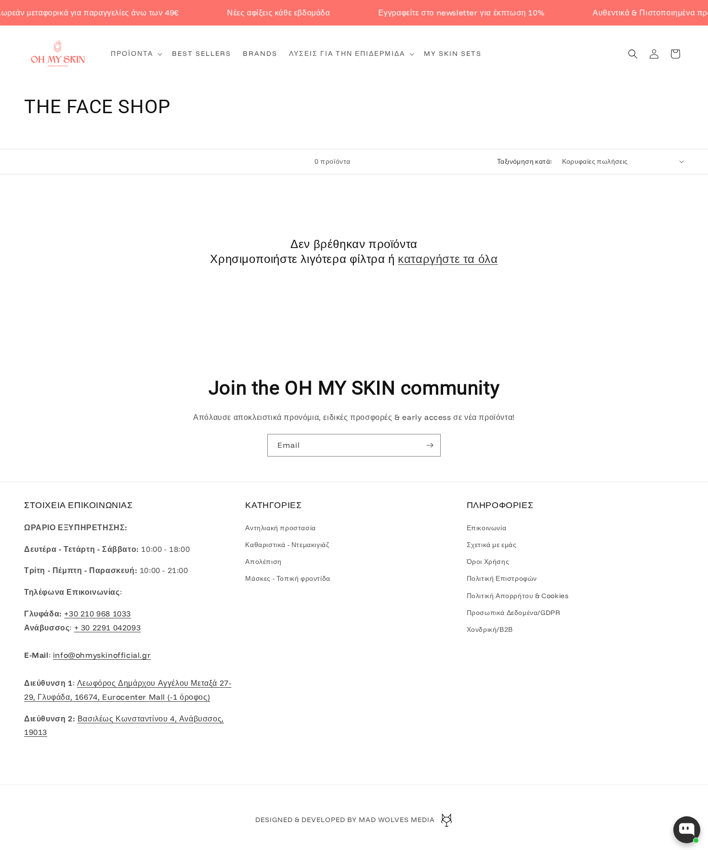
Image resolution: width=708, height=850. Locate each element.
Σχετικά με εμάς (492, 544)
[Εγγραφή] (429, 445)
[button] (135, 53)
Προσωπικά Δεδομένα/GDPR (514, 612)
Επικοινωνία (487, 527)
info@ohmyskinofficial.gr (102, 655)
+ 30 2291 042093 (107, 627)
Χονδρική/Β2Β (490, 629)
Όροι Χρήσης (488, 561)
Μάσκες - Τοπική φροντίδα (287, 578)
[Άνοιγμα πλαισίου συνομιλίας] (686, 829)
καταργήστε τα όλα (448, 259)
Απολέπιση (263, 561)
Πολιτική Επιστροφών (502, 578)
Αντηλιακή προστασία (280, 527)
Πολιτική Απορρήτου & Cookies (518, 595)
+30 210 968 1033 (97, 613)
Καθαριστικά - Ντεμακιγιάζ (287, 544)
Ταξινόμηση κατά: (524, 161)
